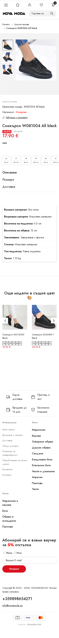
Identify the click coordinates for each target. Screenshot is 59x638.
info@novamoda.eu (12, 605)
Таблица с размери (17, 117)
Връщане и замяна (12, 435)
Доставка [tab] (8, 187)
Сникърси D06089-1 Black (43, 336)
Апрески (37, 477)
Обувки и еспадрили (9, 519)
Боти (5, 511)
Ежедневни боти (42, 459)
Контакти (6, 475)
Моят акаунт (8, 429)
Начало (6, 24)
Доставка (7, 440)
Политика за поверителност (10, 453)
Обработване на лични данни (14, 462)
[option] (7, 46)
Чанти (35, 489)
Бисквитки (7, 469)
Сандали (37, 453)
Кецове (36, 436)
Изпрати (14, 569)
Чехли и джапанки (43, 471)
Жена (8, 553)
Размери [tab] (8, 180)
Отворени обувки (42, 441)
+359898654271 (17, 598)
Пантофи (37, 483)
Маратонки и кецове (10, 503)
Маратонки (38, 430)
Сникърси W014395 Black (13, 336)
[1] (51, 13)
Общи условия (10, 446)
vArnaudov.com (34, 624)
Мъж (19, 553)
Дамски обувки (41, 447)
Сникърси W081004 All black (21, 28)
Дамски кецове (21, 24)
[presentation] (5, 320)
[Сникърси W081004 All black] (36, 60)
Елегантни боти (41, 465)
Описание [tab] (9, 173)
